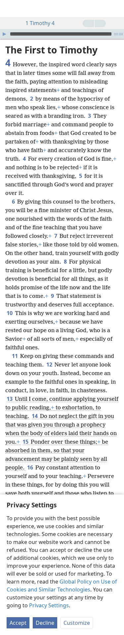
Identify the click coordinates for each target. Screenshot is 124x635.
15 (25, 441)
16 (30, 467)
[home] (10, 8)
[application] (62, 34)
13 (10, 398)
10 (10, 313)
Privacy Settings (49, 605)
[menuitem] (10, 8)
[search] (115, 8)
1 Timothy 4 (40, 23)
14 (35, 416)
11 (15, 356)
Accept (18, 622)
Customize (76, 622)
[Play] (4, 34)
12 (49, 364)
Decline (45, 622)
